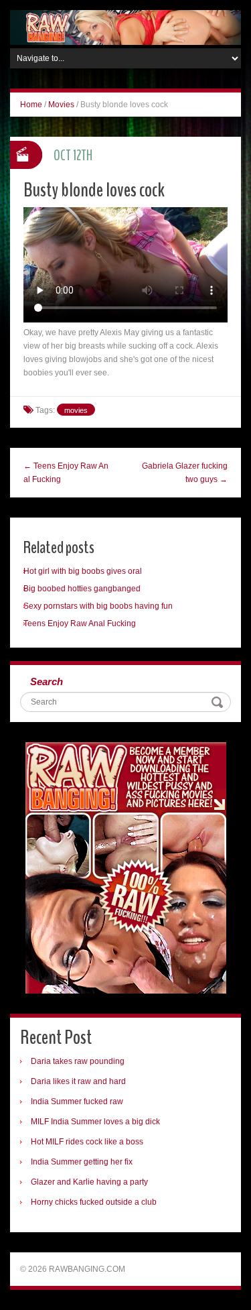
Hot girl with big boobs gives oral (82, 571)
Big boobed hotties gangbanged (82, 588)
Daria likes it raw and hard (78, 1081)
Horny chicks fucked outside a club (94, 1202)
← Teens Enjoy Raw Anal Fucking (65, 472)
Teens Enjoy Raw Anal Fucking (79, 623)
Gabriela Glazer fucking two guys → (185, 472)
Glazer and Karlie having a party (89, 1182)
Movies (61, 104)
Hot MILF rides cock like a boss (87, 1141)
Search (46, 681)
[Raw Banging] (125, 27)
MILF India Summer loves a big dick (95, 1121)
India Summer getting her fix (82, 1162)
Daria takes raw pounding (77, 1061)
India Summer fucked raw (77, 1101)
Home (31, 104)
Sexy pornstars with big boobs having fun (98, 606)
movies (76, 410)
